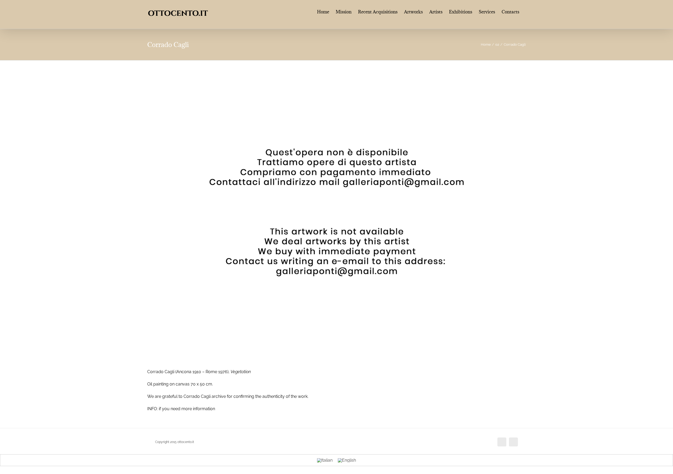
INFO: (152, 408)
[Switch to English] (347, 460)
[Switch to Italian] (324, 460)
